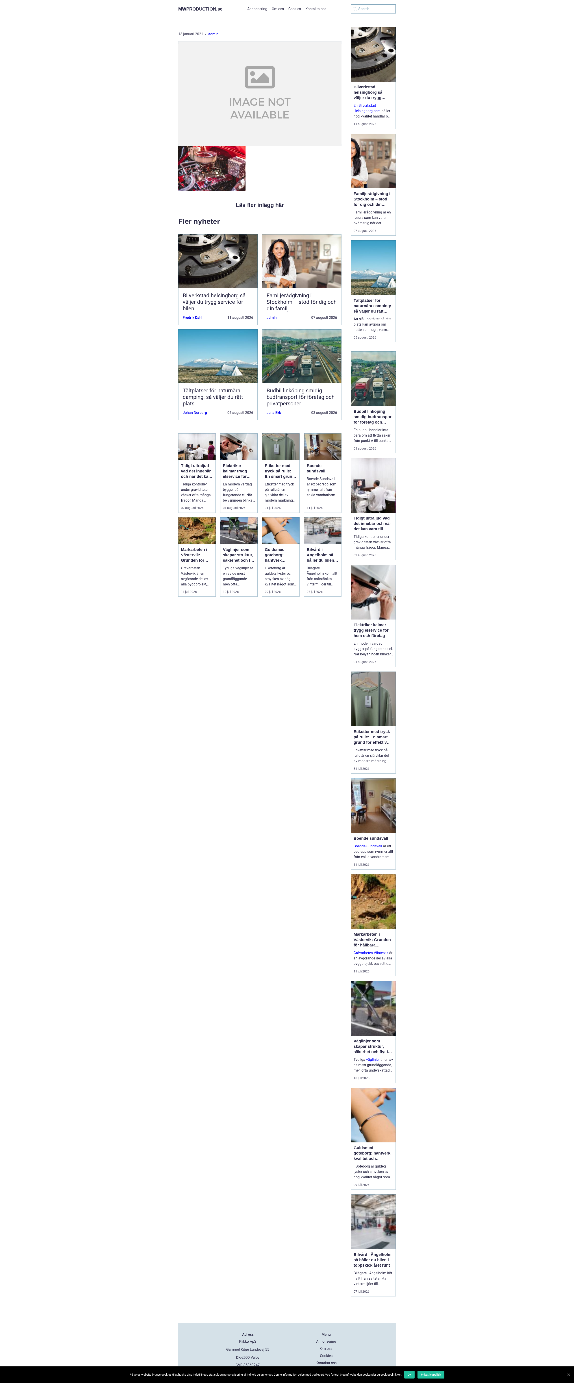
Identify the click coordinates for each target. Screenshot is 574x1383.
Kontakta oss (315, 9)
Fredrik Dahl (192, 317)
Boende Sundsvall (368, 846)
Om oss (278, 9)
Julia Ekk (274, 413)
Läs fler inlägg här (260, 205)
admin (213, 34)
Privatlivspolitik (431, 1374)
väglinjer (373, 1059)
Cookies (294, 9)
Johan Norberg (195, 413)
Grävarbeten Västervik (371, 953)
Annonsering (257, 9)
